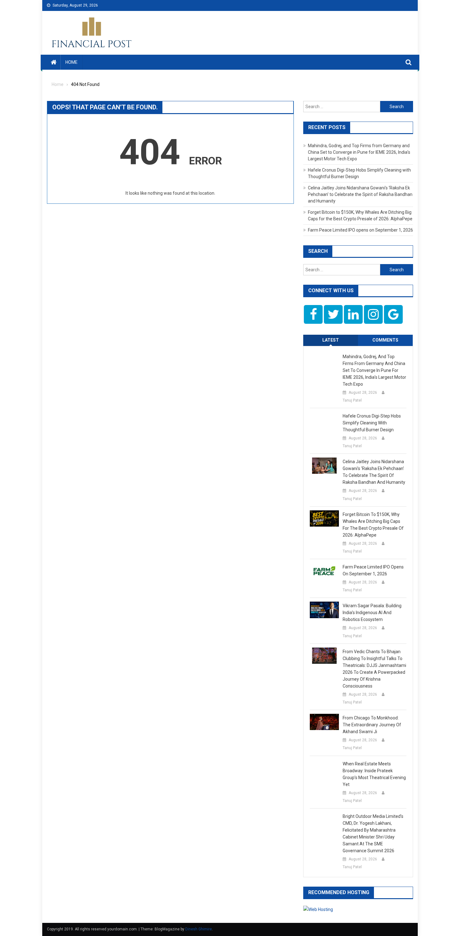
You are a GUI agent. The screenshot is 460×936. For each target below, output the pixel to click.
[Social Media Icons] (313, 314)
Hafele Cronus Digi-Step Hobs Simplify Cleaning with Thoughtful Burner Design (372, 422)
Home (71, 62)
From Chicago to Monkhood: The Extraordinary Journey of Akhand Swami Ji (372, 724)
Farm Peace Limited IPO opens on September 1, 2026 (360, 230)
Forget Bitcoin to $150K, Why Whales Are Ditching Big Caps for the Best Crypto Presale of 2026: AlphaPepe (373, 525)
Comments (385, 340)
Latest (330, 340)
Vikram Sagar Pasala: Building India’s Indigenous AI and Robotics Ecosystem (372, 612)
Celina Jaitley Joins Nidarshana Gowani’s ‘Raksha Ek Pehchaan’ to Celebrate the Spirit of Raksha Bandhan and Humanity (360, 194)
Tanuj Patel (352, 400)
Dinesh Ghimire (198, 929)
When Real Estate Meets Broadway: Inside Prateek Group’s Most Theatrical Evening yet (374, 774)
